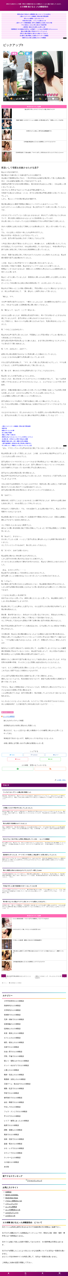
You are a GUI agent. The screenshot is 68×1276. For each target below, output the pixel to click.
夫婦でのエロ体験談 (11, 1047)
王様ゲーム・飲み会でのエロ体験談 (17, 1084)
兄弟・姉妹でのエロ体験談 (14, 1019)
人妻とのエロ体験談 (11, 1070)
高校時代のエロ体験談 (12, 1005)
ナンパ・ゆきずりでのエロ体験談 (16, 1065)
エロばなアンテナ (12, 1213)
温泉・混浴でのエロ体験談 (14, 1139)
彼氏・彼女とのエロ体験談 (14, 1042)
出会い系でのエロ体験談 (13, 1052)
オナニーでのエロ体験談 (13, 1153)
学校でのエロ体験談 (11, 1093)
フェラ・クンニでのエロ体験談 (15, 1111)
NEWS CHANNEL (11, 1195)
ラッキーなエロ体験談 (12, 1157)
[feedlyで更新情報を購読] (17, 769)
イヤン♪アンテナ (11, 1204)
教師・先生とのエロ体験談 (14, 1075)
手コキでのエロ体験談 (12, 1116)
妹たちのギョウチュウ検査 (14, 720)
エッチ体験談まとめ (12, 1210)
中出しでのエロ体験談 (12, 1107)
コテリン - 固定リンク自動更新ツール (65, 38)
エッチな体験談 (9, 716)
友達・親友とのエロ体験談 (14, 1033)
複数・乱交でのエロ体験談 (14, 1088)
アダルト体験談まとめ (13, 1201)
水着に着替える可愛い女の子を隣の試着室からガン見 (23, 743)
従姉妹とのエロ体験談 (12, 1028)
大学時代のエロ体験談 (12, 1010)
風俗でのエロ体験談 (11, 1134)
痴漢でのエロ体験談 (11, 1125)
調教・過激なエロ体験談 (13, 1130)
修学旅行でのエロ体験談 (13, 1098)
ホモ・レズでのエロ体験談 (14, 1148)
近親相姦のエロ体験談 (8, 712)
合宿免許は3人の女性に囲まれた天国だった (20, 725)
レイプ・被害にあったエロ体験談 (16, 1121)
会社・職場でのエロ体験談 (14, 1102)
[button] (62, 587)
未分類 (6, 1167)
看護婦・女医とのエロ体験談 (15, 1079)
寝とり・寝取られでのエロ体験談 (16, 1061)
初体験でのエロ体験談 (12, 1015)
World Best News (11, 1198)
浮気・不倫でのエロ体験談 (14, 1056)
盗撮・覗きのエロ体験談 (13, 1144)
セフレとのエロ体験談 (12, 1038)
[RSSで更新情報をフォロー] (50, 769)
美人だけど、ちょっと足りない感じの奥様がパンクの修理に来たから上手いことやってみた (33, 732)
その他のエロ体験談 (11, 1162)
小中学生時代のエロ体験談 (14, 1001)
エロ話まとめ (10, 1216)
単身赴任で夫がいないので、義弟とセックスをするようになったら (28, 738)
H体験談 (8, 1192)
